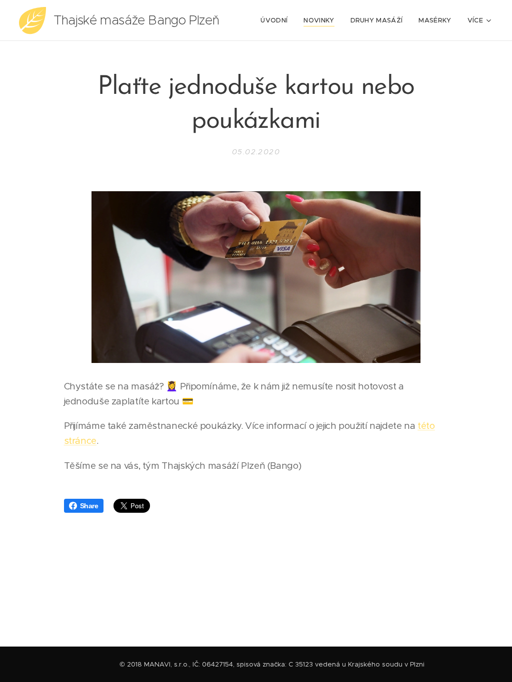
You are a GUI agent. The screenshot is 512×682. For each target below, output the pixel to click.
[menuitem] (277, 20)
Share (89, 506)
